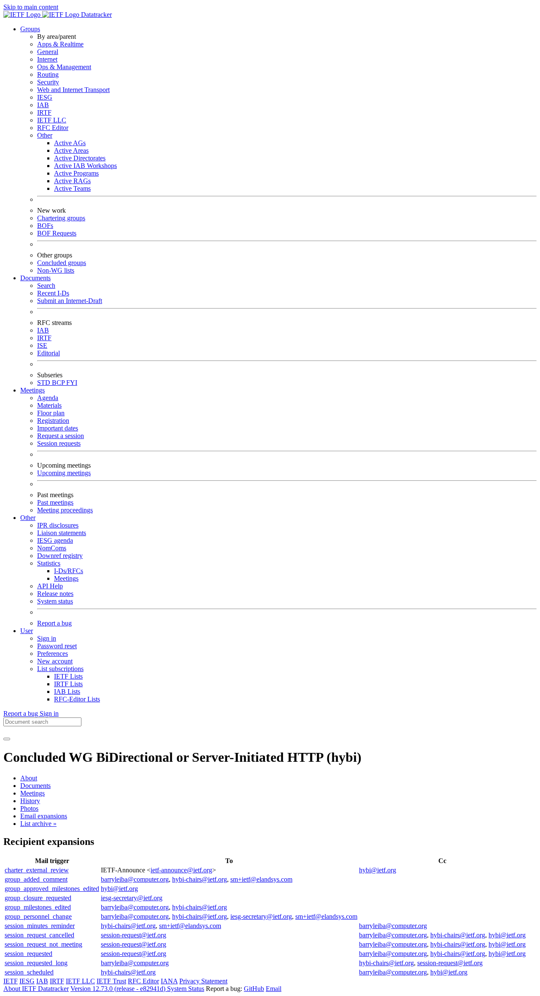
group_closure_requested (38, 897)
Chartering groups (61, 218)
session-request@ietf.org (133, 935)
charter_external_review (37, 870)
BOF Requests (56, 233)
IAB (43, 104)
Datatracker (95, 14)
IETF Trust (111, 981)
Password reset (57, 646)
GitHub (254, 988)
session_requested (28, 953)
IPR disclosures (57, 525)
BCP (59, 382)
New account (55, 661)
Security (48, 82)
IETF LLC (51, 120)
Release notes (55, 593)
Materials (49, 405)
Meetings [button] (32, 390)
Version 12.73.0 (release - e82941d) (118, 988)
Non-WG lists (55, 270)
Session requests (59, 443)
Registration (53, 420)
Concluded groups (61, 262)
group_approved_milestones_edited (52, 888)
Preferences (52, 653)
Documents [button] (35, 277)
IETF (10, 981)
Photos (29, 808)
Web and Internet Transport (73, 89)
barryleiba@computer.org (135, 879)
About (28, 778)
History (30, 800)
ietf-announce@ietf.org (181, 870)
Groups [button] (30, 28)
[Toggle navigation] (6, 739)
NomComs (51, 548)
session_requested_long (36, 962)
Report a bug (54, 623)
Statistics (48, 563)
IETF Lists (68, 676)
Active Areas (71, 150)
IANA (169, 981)
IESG (44, 97)
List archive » (38, 823)
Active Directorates (79, 158)
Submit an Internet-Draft (69, 300)
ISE (42, 345)
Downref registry (60, 555)
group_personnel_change (38, 916)
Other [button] (27, 517)
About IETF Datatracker (36, 988)
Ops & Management (64, 66)
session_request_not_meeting (43, 944)
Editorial (48, 353)
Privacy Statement (203, 981)
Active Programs (76, 173)
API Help (50, 586)
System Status (185, 988)
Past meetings (55, 502)
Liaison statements (61, 532)
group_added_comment (36, 879)
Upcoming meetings (64, 472)
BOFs (45, 225)
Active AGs (70, 142)
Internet (47, 59)
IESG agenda (55, 540)
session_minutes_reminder (40, 925)
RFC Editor (52, 127)
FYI (71, 382)
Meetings (66, 578)
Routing (48, 74)
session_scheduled (29, 972)
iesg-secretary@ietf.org (131, 897)
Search (46, 285)
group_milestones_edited (38, 907)
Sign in (46, 638)
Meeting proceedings (65, 510)
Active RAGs (72, 180)
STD (44, 382)
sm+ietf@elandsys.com (261, 879)
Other (44, 135)
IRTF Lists (68, 683)
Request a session (60, 435)
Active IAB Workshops (85, 165)
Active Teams (72, 188)
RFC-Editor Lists (77, 699)
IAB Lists (67, 691)
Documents (35, 785)
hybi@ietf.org (377, 870)
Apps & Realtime (60, 44)
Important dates (57, 428)
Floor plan (51, 413)
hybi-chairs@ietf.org (199, 879)
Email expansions (43, 816)
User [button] (26, 630)
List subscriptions (60, 668)
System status (55, 601)
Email (273, 988)
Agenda (47, 397)
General (47, 51)
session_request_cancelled (39, 935)
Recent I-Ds (53, 293)
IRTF (44, 112)
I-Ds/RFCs (68, 570)
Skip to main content (30, 7)
